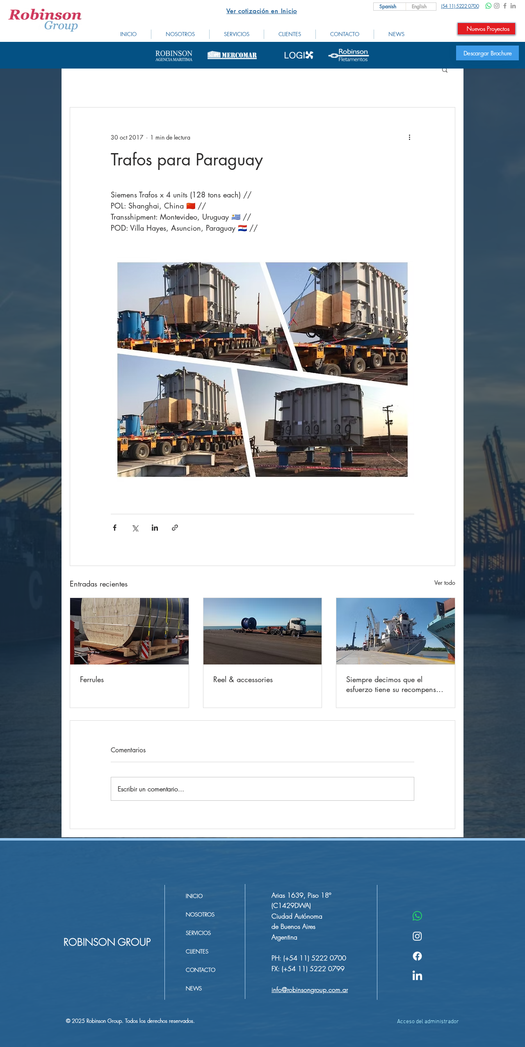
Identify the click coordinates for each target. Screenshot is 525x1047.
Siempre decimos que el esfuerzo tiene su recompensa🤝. (393, 684)
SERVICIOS (198, 933)
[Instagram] (496, 5)
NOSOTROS (200, 914)
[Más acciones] (409, 137)
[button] (445, 69)
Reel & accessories (243, 679)
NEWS (194, 988)
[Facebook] (505, 5)
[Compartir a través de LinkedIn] (155, 528)
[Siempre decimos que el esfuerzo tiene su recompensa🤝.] (395, 631)
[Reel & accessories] (262, 631)
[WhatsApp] (488, 5)
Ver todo (444, 583)
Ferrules (92, 679)
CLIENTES (197, 951)
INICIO (194, 896)
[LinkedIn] (513, 5)
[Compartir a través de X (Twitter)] (135, 528)
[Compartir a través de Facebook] (115, 528)
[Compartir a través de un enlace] (175, 528)
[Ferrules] (129, 631)
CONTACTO (200, 970)
